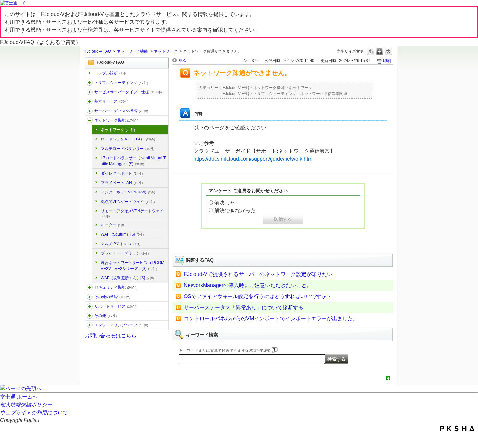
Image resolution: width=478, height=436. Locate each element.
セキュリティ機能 (115, 287)
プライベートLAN (122, 182)
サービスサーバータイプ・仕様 (128, 92)
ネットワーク (165, 51)
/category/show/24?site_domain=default (90, 120)
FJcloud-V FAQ (98, 51)
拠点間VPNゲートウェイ (128, 201)
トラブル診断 (110, 73)
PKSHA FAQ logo (457, 428)
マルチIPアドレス (120, 244)
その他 (105, 315)
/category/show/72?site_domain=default (90, 306)
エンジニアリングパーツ (121, 325)
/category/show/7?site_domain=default (90, 101)
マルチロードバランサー (127, 148)
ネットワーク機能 (132, 51)
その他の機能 (112, 297)
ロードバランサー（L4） (128, 139)
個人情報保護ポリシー (26, 404)
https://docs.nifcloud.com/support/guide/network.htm (252, 159)
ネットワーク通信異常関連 (323, 93)
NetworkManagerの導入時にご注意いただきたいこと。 (248, 285)
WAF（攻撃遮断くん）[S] (127, 278)
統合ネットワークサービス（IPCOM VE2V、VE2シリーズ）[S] (132, 265)
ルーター (113, 225)
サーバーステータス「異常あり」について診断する (243, 307)
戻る (183, 60)
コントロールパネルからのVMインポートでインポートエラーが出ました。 (271, 318)
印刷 (387, 61)
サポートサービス (115, 306)
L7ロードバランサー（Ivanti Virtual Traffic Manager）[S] (134, 161)
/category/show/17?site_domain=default (90, 111)
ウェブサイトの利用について (34, 412)
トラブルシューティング (121, 82)
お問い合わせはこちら (111, 335)
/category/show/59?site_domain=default (90, 297)
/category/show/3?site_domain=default (90, 92)
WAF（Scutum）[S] (122, 234)
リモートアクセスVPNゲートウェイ (132, 213)
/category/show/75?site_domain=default (90, 316)
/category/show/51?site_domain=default (90, 287)
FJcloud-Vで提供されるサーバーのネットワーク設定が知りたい (258, 274)
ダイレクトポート (122, 173)
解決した (224, 202)
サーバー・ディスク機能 (121, 111)
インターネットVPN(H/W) (128, 192)
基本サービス (111, 101)
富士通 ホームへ (19, 397)
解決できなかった (235, 210)
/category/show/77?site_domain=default (90, 325)
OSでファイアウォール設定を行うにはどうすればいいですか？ (258, 296)
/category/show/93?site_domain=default (90, 83)
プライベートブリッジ (125, 253)
